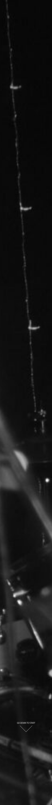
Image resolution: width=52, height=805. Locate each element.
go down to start (26, 722)
